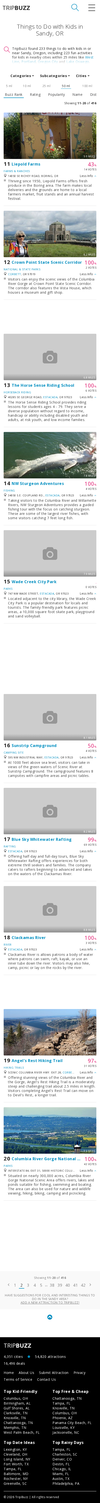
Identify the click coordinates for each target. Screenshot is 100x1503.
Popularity (56, 94)
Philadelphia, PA (65, 1483)
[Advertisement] (50, 317)
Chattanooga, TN (18, 1422)
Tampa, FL (61, 1403)
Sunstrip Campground (34, 745)
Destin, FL (61, 1464)
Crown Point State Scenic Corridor (47, 262)
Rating (35, 94)
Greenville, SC (15, 1483)
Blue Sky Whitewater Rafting (42, 839)
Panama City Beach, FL (72, 1422)
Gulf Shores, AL (17, 1408)
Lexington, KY (15, 1449)
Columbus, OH (16, 1398)
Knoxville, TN (15, 1417)
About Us (26, 1372)
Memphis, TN (15, 1427)
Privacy (80, 1372)
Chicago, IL (61, 1469)
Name (77, 94)
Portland (28, 61)
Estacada (50, 397)
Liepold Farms (26, 164)
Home (9, 1372)
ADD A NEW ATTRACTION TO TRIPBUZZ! (50, 1303)
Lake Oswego (77, 61)
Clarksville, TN (16, 1413)
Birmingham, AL (17, 1403)
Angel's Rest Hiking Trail (37, 1060)
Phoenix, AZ (62, 1417)
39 (60, 1285)
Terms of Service (18, 1379)
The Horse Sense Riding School (43, 385)
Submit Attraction (54, 1372)
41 (75, 1285)
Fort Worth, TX (16, 1464)
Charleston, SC (64, 1454)
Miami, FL (60, 1473)
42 (83, 1285)
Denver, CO (62, 1459)
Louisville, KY (63, 1427)
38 (52, 1285)
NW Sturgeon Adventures (38, 483)
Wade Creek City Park (34, 581)
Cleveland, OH (15, 1454)
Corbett (14, 274)
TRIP (16, 8)
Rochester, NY (16, 1478)
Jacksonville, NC (65, 1432)
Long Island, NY (17, 1459)
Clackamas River (29, 937)
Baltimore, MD (16, 1473)
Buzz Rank (14, 94)
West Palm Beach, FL (22, 1432)
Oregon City (48, 61)
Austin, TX (60, 1478)
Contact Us (46, 1379)
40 (67, 1285)
